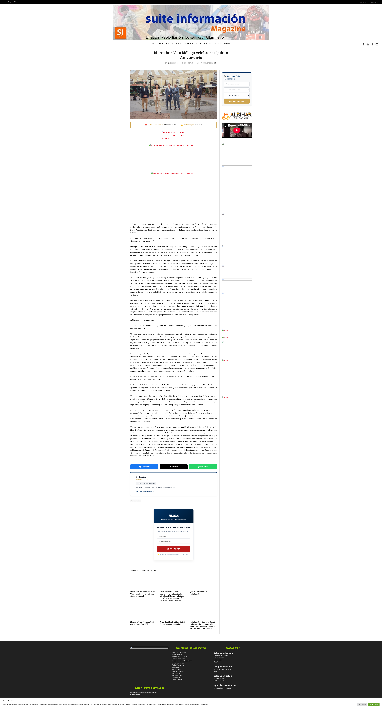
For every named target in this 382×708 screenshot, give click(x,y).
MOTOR (179, 44)
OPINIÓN (227, 44)
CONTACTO (364, 2)
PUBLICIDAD (374, 2)
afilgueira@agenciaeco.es (222, 688)
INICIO (154, 44)
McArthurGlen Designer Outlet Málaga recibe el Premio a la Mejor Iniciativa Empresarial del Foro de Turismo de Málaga (203, 625)
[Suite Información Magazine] (191, 22)
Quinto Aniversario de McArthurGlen (199, 593)
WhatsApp (204, 467)
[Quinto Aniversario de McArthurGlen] (203, 581)
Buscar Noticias (236, 101)
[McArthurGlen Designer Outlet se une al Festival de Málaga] (143, 611)
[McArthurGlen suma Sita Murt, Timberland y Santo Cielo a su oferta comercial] (143, 581)
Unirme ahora (173, 549)
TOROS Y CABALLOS (203, 44)
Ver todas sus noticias (144, 491)
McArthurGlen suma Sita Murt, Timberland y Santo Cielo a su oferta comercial (142, 594)
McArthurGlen (135, 501)
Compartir (146, 467)
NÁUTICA (169, 44)
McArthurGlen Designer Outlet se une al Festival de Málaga (143, 623)
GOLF (161, 44)
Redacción (198, 125)
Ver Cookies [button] (362, 704)
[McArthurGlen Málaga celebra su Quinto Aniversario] (173, 94)
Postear (175, 467)
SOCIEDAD (189, 44)
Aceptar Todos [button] (373, 704)
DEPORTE (217, 44)
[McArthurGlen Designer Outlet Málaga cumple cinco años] (173, 611)
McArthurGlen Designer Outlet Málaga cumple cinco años (172, 623)
